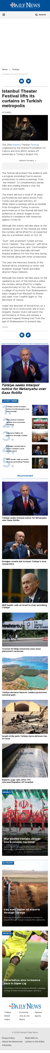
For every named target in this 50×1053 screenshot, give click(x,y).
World (7, 1016)
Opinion (38, 1012)
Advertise (6, 1045)
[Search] (36, 14)
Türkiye (15, 69)
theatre (5, 327)
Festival (35, 145)
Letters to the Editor (35, 1042)
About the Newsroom (12, 1042)
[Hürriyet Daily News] (25, 6)
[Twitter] (28, 81)
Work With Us (31, 1038)
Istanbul (16, 145)
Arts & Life (24, 1016)
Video (7, 1020)
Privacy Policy (8, 1038)
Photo (22, 1020)
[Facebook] (21, 81)
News (5, 69)
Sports (38, 1016)
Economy (23, 1012)
